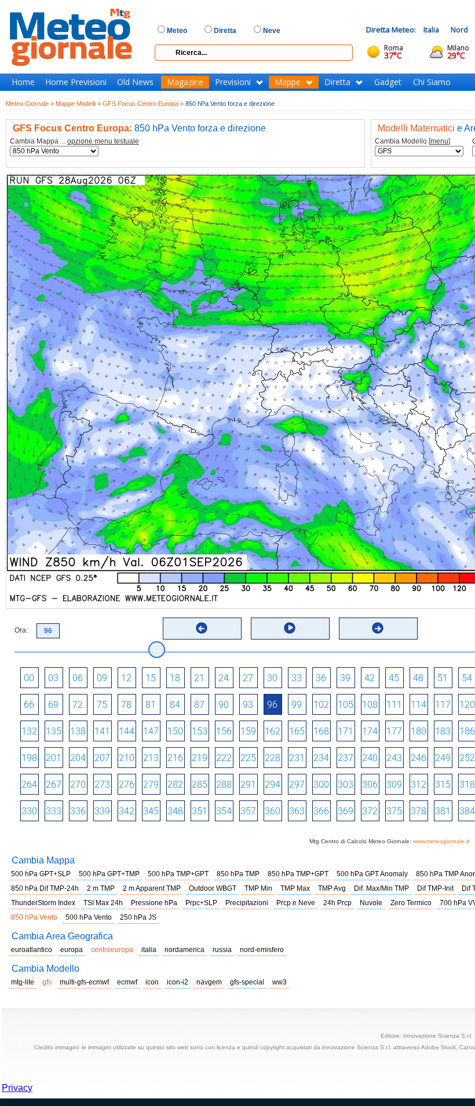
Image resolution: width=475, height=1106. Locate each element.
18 (175, 678)
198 (29, 757)
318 (467, 784)
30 (272, 678)
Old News (135, 82)
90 (223, 704)
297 (297, 784)
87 (199, 704)
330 (29, 811)
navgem (209, 982)
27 (248, 678)
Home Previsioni (76, 82)
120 (467, 704)
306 (370, 784)
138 (78, 731)
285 (199, 784)
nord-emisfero (262, 950)
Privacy (17, 1088)
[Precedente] (201, 628)
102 (321, 704)
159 (248, 731)
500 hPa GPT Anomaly (372, 874)
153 (199, 731)
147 (151, 731)
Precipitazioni (246, 903)
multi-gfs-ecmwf (84, 982)
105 (345, 704)
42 (369, 678)
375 (394, 811)
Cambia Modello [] (412, 141)
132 (29, 731)
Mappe (288, 82)
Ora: (21, 630)
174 (370, 731)
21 (199, 678)
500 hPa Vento (88, 917)
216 (175, 757)
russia (222, 950)
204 (78, 757)
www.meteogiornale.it (441, 841)
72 (77, 704)
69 (53, 704)
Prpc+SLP (201, 903)
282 (175, 784)
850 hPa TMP (238, 874)
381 (443, 811)
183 (443, 731)
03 (53, 678)
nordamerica (184, 950)
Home (23, 82)
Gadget (387, 82)
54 (467, 678)
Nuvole (371, 903)
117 (443, 704)
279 (151, 784)
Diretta (337, 82)
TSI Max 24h (103, 903)
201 (53, 757)
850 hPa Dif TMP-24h (45, 888)
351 (199, 811)
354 (224, 811)
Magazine (185, 82)
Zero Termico (411, 903)
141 (102, 731)
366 (321, 811)
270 (78, 784)
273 (102, 784)
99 (296, 704)
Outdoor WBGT (212, 888)
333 (53, 811)
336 (78, 811)
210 (126, 757)
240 (370, 757)
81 (150, 704)
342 (126, 811)
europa (71, 950)
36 (321, 678)
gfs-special (247, 982)
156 (224, 731)
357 (248, 811)
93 (248, 704)
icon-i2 (177, 982)
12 (126, 678)
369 (345, 811)
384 (467, 811)
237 (345, 757)
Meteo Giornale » (30, 103)
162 (272, 731)
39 (345, 678)
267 (53, 784)
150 (175, 731)
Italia (431, 30)
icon (152, 982)
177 (394, 731)
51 (442, 678)
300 (321, 784)
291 (248, 784)
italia (148, 950)
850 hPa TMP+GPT (298, 874)
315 (443, 784)
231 (297, 757)
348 (175, 811)
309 (394, 784)
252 (467, 757)
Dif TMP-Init (435, 888)
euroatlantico (31, 950)
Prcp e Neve (295, 903)
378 (418, 811)
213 (151, 757)
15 (150, 678)
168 (321, 731)
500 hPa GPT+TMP (109, 874)
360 (272, 811)
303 (345, 784)
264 (29, 784)
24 (223, 678)
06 (77, 678)
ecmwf (127, 982)
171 (345, 731)
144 (126, 731)
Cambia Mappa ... (74, 141)
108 (370, 704)
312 (418, 784)
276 (126, 784)
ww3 (279, 982)
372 (370, 811)
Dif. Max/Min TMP (381, 888)
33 (296, 678)
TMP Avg (332, 888)
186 (467, 731)
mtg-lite (22, 982)
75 (102, 704)
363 (297, 811)
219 (199, 757)
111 (394, 704)
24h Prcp (337, 903)
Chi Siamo (432, 82)
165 (297, 731)
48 (418, 678)
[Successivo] (377, 628)
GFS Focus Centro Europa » (143, 103)
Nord (459, 30)
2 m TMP (101, 888)
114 (418, 704)
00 (29, 678)
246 (418, 757)
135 (53, 731)
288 (224, 784)
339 (102, 811)
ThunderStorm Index (43, 903)
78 (126, 704)
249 (443, 757)
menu (439, 141)
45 (394, 678)
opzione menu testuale (103, 141)
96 (272, 704)
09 (102, 678)
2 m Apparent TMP (152, 888)
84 (175, 704)
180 (418, 731)
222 (224, 757)
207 (102, 757)
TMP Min (258, 888)
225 (248, 757)
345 (151, 811)
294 (272, 784)
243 (394, 757)
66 (29, 704)
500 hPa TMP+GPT (178, 874)
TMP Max (295, 888)
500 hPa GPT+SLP (41, 874)
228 (272, 757)
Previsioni (233, 82)
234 (321, 757)
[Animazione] (289, 628)
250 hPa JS (138, 917)
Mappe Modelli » (78, 103)
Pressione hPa (154, 903)
